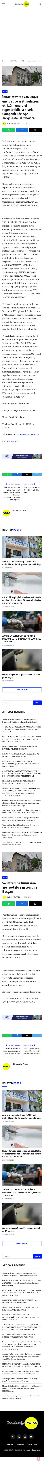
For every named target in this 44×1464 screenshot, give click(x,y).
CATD (5, 91)
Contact (10, 1444)
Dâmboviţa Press (14, 123)
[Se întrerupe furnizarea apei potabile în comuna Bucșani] (22, 871)
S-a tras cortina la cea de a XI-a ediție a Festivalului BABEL (32, 489)
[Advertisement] (22, 34)
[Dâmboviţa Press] (22, 4)
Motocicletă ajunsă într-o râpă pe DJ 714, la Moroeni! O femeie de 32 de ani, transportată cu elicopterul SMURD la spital (22, 834)
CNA (35, 1444)
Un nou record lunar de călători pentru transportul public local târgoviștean (11, 1050)
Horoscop (20, 1444)
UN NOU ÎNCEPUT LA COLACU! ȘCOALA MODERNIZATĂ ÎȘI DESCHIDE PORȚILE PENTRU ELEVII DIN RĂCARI (20, 763)
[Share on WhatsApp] (8, 130)
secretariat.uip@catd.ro (28, 434)
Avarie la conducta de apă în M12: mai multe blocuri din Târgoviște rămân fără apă (22, 562)
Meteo (29, 1444)
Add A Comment (22, 690)
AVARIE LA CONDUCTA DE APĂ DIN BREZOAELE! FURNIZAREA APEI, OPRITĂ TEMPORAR (21, 638)
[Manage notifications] (38, 1459)
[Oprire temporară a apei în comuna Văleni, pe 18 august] (22, 660)
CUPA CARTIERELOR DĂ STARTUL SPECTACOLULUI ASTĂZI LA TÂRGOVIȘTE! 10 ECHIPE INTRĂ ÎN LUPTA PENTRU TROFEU (21, 739)
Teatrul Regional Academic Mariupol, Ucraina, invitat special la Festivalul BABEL (32, 1050)
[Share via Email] (35, 130)
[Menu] (3, 4)
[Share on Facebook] (22, 130)
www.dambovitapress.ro (31, 1450)
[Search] (40, 4)
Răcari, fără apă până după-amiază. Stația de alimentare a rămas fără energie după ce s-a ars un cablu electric (21, 600)
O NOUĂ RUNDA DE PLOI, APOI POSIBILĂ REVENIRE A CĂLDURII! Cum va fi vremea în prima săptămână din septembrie (21, 729)
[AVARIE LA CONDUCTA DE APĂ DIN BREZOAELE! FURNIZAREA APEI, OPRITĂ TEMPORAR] (22, 622)
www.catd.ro (13, 441)
